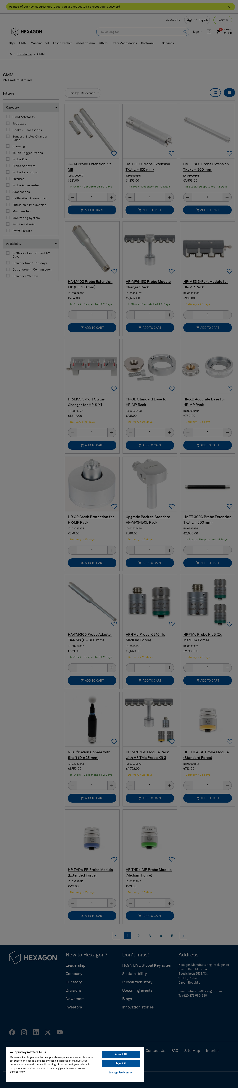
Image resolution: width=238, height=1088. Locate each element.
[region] (75, 1064)
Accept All (121, 1054)
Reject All (120, 1063)
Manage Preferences (121, 1072)
